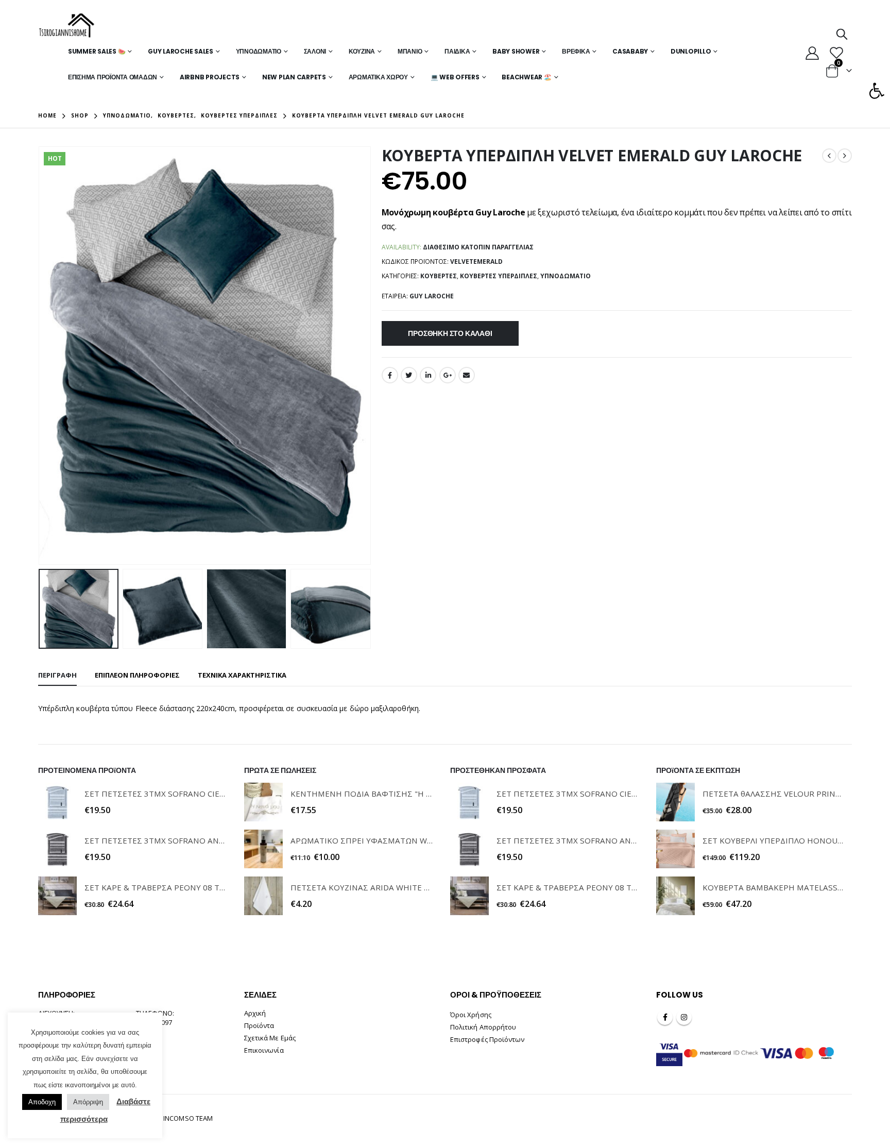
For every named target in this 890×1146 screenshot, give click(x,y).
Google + (447, 375)
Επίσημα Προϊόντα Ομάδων (112, 77)
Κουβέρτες (438, 276)
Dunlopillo (691, 51)
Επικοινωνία (264, 1050)
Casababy (630, 51)
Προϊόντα (259, 1025)
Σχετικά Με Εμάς (270, 1037)
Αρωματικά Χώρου (378, 77)
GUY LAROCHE (431, 296)
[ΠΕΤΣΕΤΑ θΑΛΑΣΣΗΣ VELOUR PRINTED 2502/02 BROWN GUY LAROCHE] (675, 802)
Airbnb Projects (209, 77)
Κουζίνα (362, 51)
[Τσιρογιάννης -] (66, 26)
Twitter (409, 375)
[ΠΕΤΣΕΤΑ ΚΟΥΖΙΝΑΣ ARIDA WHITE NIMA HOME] (263, 896)
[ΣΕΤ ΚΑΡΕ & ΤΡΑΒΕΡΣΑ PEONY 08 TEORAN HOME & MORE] (57, 896)
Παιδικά (457, 51)
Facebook (390, 375)
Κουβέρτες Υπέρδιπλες (498, 276)
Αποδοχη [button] (42, 1102)
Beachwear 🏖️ (526, 77)
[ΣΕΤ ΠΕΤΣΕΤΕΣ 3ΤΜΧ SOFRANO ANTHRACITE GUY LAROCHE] (57, 849)
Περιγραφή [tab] (57, 675)
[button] (876, 90)
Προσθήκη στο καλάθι (450, 333)
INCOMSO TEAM (188, 1118)
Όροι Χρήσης (470, 1014)
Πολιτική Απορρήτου (483, 1027)
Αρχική (255, 1013)
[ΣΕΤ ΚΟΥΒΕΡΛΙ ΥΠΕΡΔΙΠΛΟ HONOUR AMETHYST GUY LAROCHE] (675, 849)
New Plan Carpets (294, 77)
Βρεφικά (576, 51)
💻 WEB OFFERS (455, 77)
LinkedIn (428, 375)
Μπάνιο (410, 51)
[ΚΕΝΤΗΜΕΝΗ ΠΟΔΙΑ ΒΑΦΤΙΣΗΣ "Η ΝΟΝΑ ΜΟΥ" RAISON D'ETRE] (263, 802)
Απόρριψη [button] (88, 1102)
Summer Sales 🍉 (97, 51)
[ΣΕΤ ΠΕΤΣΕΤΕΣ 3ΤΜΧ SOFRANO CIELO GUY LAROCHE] (57, 802)
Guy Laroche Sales (180, 51)
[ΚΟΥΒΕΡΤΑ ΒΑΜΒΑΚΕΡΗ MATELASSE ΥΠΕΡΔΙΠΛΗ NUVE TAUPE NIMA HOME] (675, 896)
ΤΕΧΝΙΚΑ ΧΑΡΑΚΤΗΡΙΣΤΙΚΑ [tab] (242, 675)
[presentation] (40, 355)
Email (466, 375)
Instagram (684, 1017)
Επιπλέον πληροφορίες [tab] (137, 675)
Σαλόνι (315, 51)
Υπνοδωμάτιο (258, 51)
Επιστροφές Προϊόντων (487, 1039)
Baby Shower (515, 51)
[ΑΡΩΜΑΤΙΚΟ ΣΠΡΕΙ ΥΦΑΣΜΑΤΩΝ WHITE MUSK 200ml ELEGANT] (263, 849)
